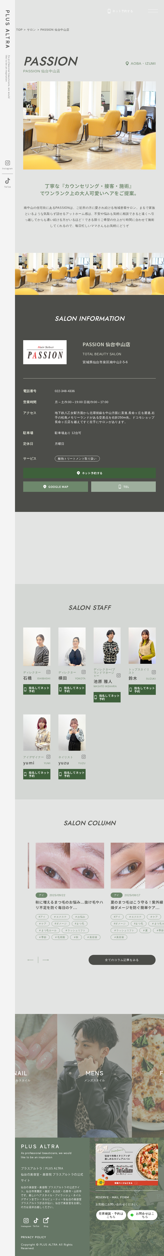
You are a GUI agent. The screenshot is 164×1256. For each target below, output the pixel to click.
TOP (19, 29)
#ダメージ (53, 923)
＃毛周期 (52, 937)
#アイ (34, 916)
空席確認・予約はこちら (111, 1215)
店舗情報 (144, 1204)
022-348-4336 (65, 391)
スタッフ (144, 1212)
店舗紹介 (144, 1196)
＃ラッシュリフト (67, 930)
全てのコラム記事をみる (122, 959)
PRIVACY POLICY (33, 1237)
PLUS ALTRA (7, 29)
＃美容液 (84, 937)
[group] (37, 1075)
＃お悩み (72, 916)
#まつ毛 (71, 923)
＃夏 (137, 930)
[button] (30, 959)
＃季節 (35, 937)
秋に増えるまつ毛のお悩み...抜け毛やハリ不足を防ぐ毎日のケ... (62, 904)
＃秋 (68, 937)
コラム (143, 1220)
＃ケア (35, 923)
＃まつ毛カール (40, 930)
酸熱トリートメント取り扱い (77, 458)
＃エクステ (52, 916)
